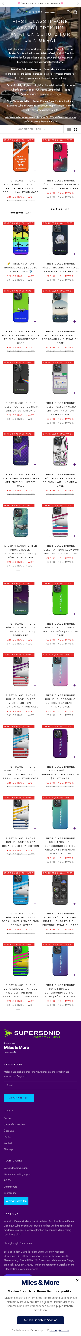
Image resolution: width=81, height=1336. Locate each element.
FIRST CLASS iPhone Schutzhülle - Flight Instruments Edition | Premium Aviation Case (60, 919)
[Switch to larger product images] (69, 129)
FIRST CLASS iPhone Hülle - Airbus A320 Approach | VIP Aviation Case (60, 337)
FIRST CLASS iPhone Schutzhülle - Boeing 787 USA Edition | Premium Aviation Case (20, 773)
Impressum (10, 1193)
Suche (7, 1118)
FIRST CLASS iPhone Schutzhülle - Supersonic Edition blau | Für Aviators (60, 991)
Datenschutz (10, 1186)
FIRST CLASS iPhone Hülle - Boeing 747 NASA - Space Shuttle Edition (60, 268)
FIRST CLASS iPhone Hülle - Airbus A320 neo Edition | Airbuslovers (60, 185)
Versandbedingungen (16, 1168)
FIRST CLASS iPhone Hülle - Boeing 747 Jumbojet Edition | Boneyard (21, 630)
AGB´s (7, 1180)
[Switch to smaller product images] (75, 129)
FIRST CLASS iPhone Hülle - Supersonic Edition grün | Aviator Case (60, 630)
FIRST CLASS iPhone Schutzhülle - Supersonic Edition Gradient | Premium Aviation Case (60, 846)
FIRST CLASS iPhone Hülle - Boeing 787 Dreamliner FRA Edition (20, 842)
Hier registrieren (59, 1330)
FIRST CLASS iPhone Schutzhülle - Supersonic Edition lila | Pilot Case (60, 773)
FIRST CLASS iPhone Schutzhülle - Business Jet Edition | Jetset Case (20, 480)
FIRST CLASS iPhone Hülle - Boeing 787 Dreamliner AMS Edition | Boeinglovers (21, 919)
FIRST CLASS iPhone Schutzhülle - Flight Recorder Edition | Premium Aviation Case (20, 186)
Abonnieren (19, 1097)
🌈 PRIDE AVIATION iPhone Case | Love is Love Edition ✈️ (20, 268)
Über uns (9, 1131)
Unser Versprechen (14, 1124)
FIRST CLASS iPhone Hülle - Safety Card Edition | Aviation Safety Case (60, 409)
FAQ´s (7, 1137)
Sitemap (8, 1149)
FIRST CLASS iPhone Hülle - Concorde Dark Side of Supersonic (21, 407)
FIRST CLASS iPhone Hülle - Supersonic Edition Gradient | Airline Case (60, 701)
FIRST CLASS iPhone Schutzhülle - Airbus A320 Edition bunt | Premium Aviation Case (20, 991)
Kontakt (8, 1143)
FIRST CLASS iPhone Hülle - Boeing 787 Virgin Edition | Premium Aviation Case (20, 701)
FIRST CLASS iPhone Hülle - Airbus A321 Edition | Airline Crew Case (60, 480)
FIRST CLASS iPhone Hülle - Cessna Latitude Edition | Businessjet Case (21, 337)
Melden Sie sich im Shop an (40, 1320)
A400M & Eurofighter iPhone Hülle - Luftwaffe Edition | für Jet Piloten (20, 552)
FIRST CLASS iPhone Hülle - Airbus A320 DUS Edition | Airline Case (60, 550)
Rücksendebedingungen (17, 1174)
